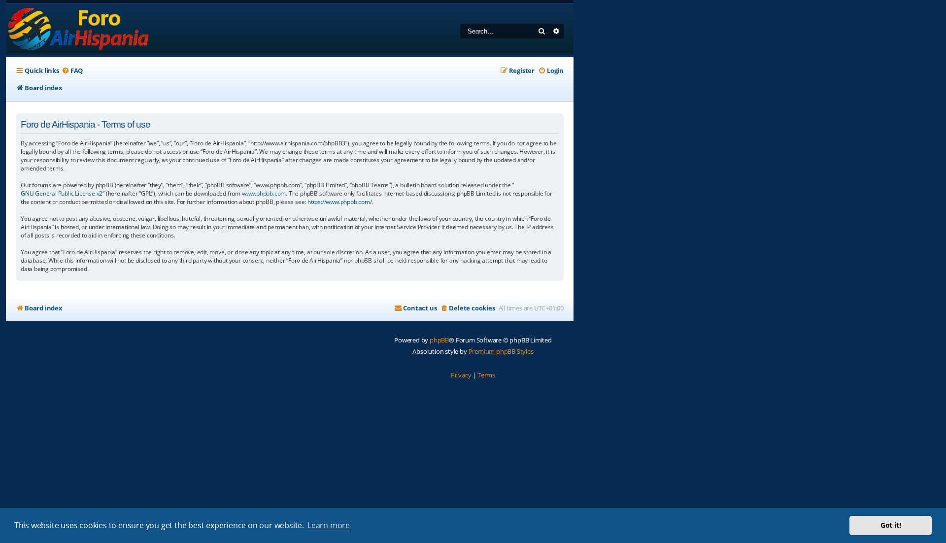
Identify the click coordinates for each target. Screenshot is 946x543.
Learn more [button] (328, 525)
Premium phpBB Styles (501, 351)
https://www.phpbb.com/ (339, 202)
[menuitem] (72, 71)
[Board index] (79, 29)
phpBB (439, 340)
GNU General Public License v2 (61, 193)
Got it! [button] (890, 525)
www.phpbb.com (264, 193)
